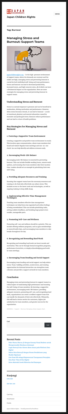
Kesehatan (10, 399)
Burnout (23, 309)
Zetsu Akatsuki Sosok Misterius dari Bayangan (25, 362)
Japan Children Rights (21, 16)
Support (17, 309)
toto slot (10, 379)
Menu (57, 14)
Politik (9, 403)
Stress (34, 309)
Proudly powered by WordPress (29, 409)
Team (43, 309)
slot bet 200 (11, 384)
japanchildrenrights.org (15, 75)
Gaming (9, 394)
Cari (8, 321)
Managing (29, 309)
